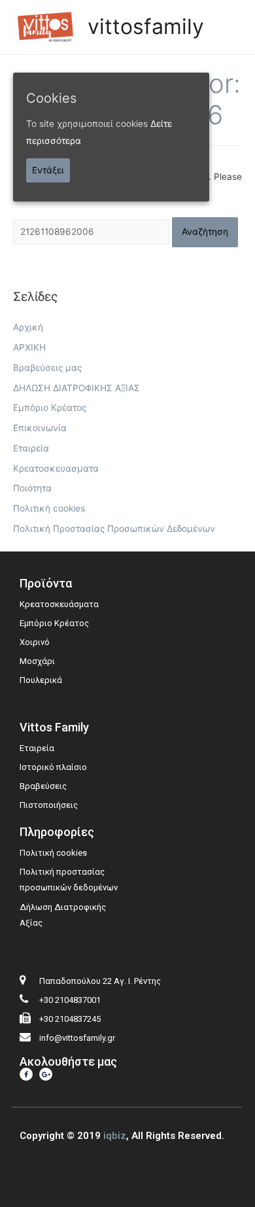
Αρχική (28, 327)
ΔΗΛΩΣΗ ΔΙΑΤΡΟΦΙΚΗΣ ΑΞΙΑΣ (76, 388)
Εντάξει (48, 170)
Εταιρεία (31, 448)
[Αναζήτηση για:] (92, 231)
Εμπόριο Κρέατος (49, 407)
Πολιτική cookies (49, 508)
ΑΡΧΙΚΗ (29, 347)
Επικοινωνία (40, 428)
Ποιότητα (32, 488)
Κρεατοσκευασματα (56, 468)
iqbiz (114, 1136)
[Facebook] (26, 1074)
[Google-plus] (45, 1074)
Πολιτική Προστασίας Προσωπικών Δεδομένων (114, 528)
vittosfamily (146, 26)
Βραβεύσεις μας (47, 367)
